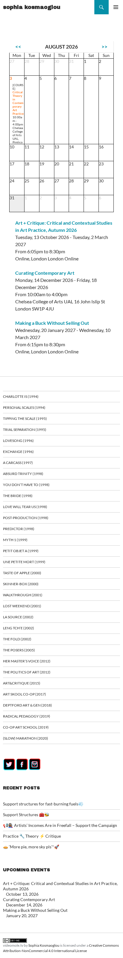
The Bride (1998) (18, 495)
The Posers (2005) (19, 650)
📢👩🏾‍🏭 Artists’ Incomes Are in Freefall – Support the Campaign (60, 825)
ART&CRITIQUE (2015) (21, 683)
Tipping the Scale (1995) (25, 418)
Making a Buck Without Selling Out (52, 323)
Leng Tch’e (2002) (18, 628)
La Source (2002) (18, 617)
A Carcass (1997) (18, 462)
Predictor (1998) (18, 529)
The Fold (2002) (17, 639)
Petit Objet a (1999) (21, 551)
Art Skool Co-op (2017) (24, 694)
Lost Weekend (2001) (22, 606)
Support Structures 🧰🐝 (26, 814)
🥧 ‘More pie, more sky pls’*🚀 (31, 846)
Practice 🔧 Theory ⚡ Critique (32, 836)
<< (18, 47)
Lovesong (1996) (18, 440)
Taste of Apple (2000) (22, 573)
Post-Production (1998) (25, 518)
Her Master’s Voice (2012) (26, 661)
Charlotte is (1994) (21, 396)
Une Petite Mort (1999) (24, 562)
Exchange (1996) (18, 451)
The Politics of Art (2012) (26, 672)
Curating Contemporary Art (44, 273)
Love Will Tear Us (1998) (25, 506)
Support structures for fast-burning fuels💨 (43, 803)
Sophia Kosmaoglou (43, 945)
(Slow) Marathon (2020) (25, 738)
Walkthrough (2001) (22, 595)
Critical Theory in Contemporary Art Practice (18, 102)
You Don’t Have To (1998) (26, 484)
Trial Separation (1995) (24, 429)
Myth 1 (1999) (15, 540)
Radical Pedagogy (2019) (26, 716)
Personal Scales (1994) (24, 407)
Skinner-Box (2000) (21, 584)
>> (104, 47)
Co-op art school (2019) (26, 727)
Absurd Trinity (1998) (23, 473)
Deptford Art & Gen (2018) (27, 705)
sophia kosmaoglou (31, 7)
